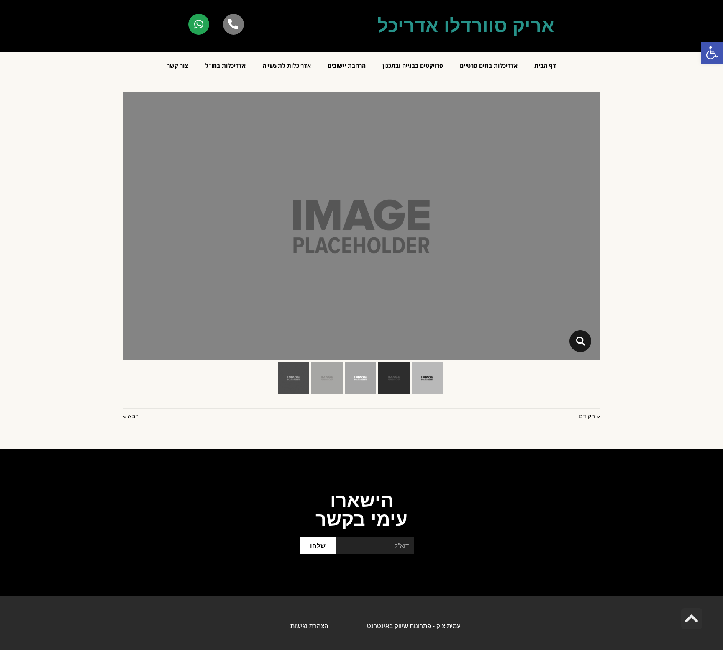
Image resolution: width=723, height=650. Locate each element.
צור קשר (177, 65)
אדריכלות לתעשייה (286, 65)
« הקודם (589, 416)
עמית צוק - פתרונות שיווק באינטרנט (414, 625)
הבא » (131, 416)
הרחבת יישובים (347, 65)
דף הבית (545, 65)
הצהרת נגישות (309, 625)
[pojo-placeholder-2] (580, 341)
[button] (712, 53)
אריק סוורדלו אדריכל (465, 25)
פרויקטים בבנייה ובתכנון (412, 65)
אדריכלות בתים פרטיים (489, 65)
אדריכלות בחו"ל (225, 65)
